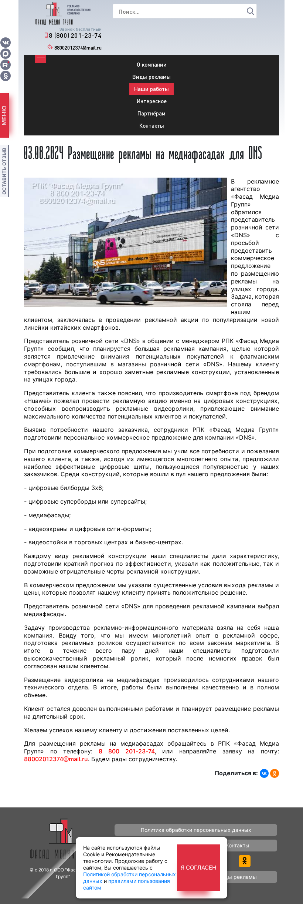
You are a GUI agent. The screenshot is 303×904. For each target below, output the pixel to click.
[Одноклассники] (274, 773)
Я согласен (198, 867)
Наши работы (151, 88)
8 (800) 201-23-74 (75, 35)
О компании (152, 64)
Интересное (152, 101)
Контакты (151, 125)
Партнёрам (151, 113)
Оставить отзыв (4, 171)
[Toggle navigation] (40, 59)
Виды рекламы (151, 76)
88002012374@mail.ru (78, 47)
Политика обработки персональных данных (196, 830)
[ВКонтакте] (264, 773)
